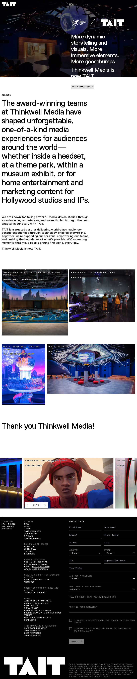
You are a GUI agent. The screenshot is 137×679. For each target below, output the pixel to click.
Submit (75, 641)
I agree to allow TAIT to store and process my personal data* (102, 629)
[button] (28, 505)
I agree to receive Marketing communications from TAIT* (104, 621)
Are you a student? (80, 576)
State (107, 550)
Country (73, 550)
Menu (71, 4)
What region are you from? (85, 586)
